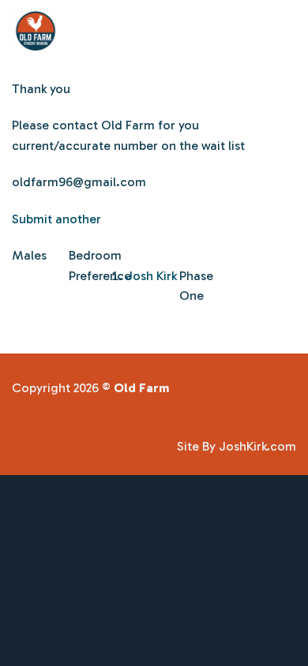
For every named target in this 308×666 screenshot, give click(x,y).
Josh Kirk (151, 275)
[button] (286, 27)
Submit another (56, 218)
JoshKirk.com (257, 446)
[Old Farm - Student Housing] (125, 27)
